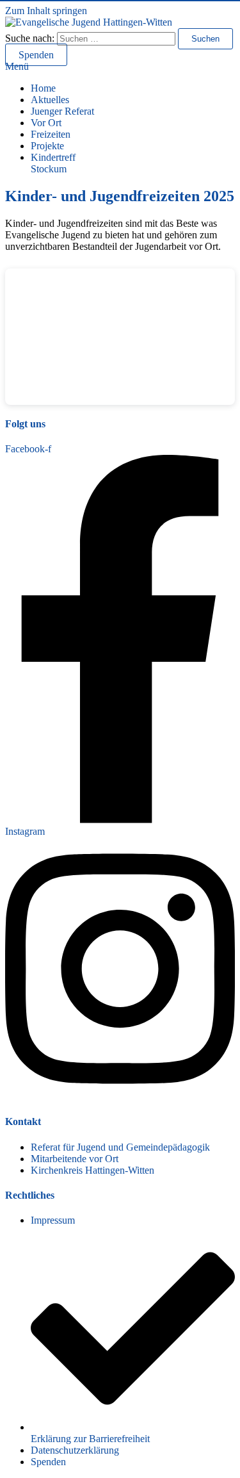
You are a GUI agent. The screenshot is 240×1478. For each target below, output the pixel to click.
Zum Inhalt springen (46, 10)
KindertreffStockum (53, 163)
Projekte (47, 145)
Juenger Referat (62, 111)
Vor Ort (46, 122)
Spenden (36, 54)
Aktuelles (50, 99)
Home (43, 88)
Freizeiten (50, 134)
